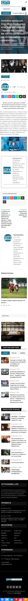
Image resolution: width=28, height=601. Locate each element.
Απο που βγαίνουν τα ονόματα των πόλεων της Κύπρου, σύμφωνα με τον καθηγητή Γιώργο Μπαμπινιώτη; (18, 442)
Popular (14, 353)
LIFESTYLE (4, 538)
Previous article (6, 209)
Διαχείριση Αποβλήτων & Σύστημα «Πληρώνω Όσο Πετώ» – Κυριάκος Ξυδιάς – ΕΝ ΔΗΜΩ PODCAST (13, 519)
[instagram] (4, 187)
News (2, 540)
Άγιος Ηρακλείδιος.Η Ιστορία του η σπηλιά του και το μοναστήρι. (18, 454)
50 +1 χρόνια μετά (6, 530)
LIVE (15, 538)
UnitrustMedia (17, 593)
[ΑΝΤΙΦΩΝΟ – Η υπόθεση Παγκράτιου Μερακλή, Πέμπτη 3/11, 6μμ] (5, 417)
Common (22, 353)
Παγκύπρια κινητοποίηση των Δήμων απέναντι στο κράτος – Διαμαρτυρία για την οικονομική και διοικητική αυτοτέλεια (17, 398)
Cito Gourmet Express (17, 462)
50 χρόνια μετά (18, 530)
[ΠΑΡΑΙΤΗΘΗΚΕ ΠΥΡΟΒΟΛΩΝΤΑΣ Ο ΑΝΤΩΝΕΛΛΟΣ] (5, 470)
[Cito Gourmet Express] (5, 462)
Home (3, 43)
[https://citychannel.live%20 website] (13, 87)
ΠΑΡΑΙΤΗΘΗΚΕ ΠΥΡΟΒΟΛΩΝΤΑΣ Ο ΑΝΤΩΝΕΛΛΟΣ (16, 471)
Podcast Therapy (5, 543)
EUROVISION (17, 533)
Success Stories (18, 543)
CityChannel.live (18, 235)
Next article (23, 209)
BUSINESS (3, 533)
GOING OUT (4, 535)
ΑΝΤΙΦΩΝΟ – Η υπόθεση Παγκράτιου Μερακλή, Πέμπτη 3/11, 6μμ (18, 418)
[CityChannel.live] (15, 87)
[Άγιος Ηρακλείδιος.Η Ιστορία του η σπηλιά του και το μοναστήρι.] (5, 452)
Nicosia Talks (17, 540)
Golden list (16, 535)
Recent (5, 353)
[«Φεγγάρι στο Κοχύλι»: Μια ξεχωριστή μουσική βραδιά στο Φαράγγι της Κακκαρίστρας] (5, 360)
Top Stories (9, 43)
